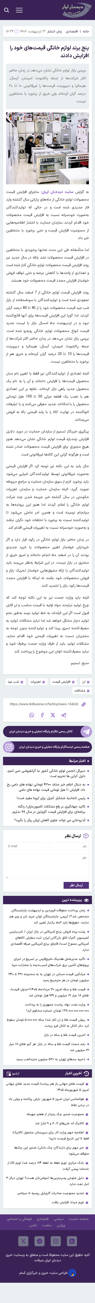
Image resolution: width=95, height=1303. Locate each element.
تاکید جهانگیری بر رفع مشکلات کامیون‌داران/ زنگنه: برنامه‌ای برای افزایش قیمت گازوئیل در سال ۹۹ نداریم (48, 809)
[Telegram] (63, 715)
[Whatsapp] (31, 715)
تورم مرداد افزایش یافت (68, 1202)
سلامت (47, 1225)
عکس (33, 1225)
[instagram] (56, 1241)
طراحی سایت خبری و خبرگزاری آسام (43, 1273)
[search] (6, 10)
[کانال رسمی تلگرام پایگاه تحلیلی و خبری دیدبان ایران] (86, 731)
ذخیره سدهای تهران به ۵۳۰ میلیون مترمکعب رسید (51, 1059)
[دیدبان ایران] (76, 10)
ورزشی (61, 1225)
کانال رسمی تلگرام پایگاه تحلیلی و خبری (40, 731)
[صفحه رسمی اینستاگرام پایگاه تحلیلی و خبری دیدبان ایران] (8, 747)
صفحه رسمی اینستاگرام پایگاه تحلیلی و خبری (54, 747)
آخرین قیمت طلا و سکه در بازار (65, 1035)
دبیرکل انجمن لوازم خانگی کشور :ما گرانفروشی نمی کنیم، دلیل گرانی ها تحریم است (46, 773)
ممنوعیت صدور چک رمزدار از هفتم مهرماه (55, 1114)
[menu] (19, 10)
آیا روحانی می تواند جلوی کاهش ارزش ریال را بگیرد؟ (49, 820)
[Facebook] (42, 715)
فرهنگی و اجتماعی (20, 1219)
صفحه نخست (78, 1219)
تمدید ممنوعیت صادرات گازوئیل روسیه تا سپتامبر (50, 1193)
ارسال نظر (76, 885)
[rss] (72, 1241)
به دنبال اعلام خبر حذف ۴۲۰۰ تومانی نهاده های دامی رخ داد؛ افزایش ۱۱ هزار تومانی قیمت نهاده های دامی (46, 787)
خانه (86, 31)
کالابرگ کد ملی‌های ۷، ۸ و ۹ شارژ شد (59, 1123)
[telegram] (39, 1241)
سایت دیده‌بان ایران (57, 192)
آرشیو (15, 1073)
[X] (53, 715)
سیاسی (59, 1219)
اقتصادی (72, 31)
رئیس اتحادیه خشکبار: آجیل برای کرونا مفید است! (51, 798)
